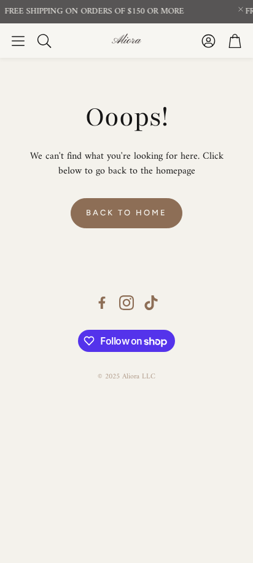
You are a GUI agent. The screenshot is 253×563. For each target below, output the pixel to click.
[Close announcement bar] (241, 9)
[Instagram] (126, 302)
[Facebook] (102, 302)
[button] (18, 40)
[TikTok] (151, 302)
